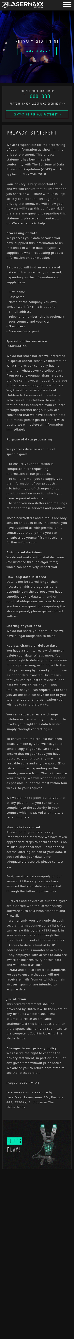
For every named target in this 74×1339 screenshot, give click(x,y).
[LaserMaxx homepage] (22, 5)
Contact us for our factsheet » (37, 114)
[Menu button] (67, 4)
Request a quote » (37, 50)
